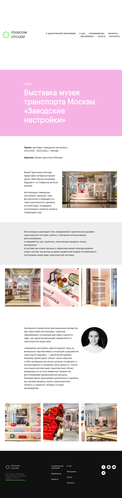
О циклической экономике (57, 467)
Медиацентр (56, 474)
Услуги (69, 477)
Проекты (54, 479)
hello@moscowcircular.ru (15, 480)
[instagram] (109, 467)
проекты (113, 33)
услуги (101, 36)
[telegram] (103, 473)
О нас (69, 466)
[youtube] (114, 467)
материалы (87, 36)
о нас (82, 33)
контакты (114, 36)
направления (96, 33)
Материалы (71, 472)
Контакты (71, 483)
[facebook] (103, 467)
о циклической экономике (61, 33)
